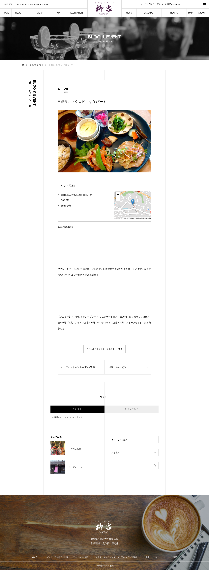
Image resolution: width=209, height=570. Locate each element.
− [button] (118, 199)
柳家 (68, 205)
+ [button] (118, 194)
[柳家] (104, 8)
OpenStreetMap (136, 218)
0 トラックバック (131, 409)
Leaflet (126, 218)
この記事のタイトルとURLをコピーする (104, 349)
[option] (43, 4)
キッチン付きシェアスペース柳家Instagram (160, 4)
